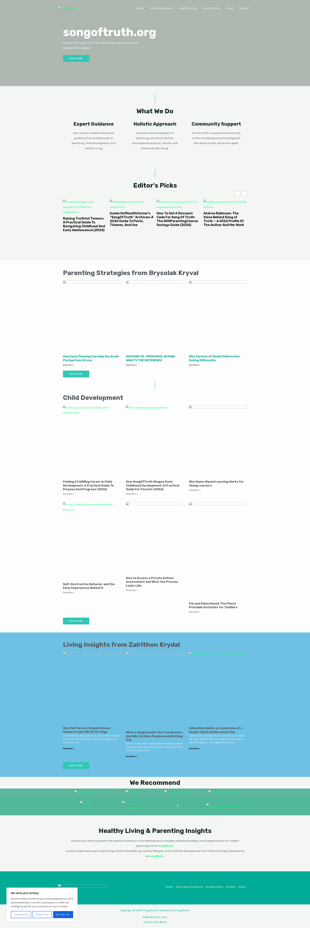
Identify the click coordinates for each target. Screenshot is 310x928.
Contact (244, 8)
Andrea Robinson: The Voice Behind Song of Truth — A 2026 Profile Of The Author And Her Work (177, 219)
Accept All (63, 914)
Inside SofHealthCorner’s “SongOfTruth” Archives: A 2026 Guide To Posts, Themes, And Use (85, 219)
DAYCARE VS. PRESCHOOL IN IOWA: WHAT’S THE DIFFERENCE (151, 358)
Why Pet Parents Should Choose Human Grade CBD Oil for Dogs (86, 730)
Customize (21, 914)
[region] (42, 905)
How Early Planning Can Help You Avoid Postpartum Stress (91, 358)
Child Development (161, 8)
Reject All (42, 914)
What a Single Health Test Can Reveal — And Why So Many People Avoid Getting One (155, 736)
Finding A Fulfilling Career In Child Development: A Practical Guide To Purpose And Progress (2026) (88, 485)
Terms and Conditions (189, 886)
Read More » (68, 365)
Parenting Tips (211, 8)
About (230, 8)
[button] (244, 193)
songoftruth (156, 856)
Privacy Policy (214, 886)
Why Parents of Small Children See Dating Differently (214, 358)
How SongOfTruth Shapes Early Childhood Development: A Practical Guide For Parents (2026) (152, 485)
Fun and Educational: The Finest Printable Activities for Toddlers (213, 605)
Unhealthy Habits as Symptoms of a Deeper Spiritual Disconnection (215, 730)
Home (140, 8)
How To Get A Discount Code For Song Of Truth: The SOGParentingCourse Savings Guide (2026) (130, 219)
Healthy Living (188, 8)
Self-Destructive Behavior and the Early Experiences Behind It (89, 586)
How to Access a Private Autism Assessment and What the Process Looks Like (152, 581)
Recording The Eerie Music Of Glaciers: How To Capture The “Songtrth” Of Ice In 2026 (225, 219)
